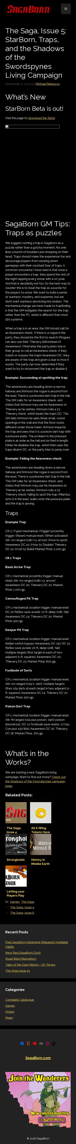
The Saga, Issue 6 (22, 912)
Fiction (9, 1011)
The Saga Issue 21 (17, 970)
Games (15, 902)
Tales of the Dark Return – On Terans (30, 964)
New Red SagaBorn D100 (23, 952)
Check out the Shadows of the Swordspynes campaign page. (35, 781)
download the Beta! (41, 118)
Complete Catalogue (19, 1000)
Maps (9, 1017)
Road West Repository (20, 958)
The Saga (27, 902)
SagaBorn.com (38, 1058)
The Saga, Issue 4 (22, 907)
